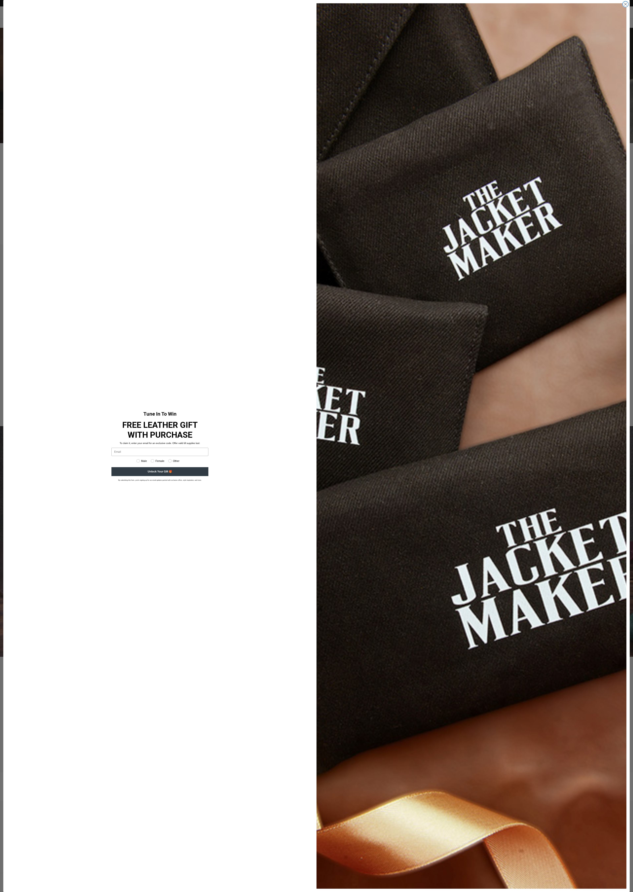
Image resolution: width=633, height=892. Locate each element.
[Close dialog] (625, 4)
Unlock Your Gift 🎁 (160, 471)
